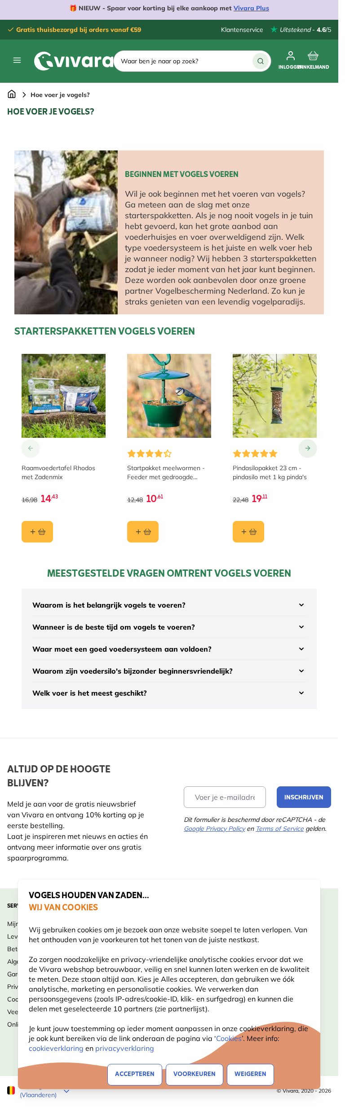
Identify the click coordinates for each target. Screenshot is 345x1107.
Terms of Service (280, 829)
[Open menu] (17, 60)
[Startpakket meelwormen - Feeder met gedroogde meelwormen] (169, 396)
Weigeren (250, 1074)
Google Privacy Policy (214, 829)
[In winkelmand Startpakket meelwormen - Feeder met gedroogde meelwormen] (143, 531)
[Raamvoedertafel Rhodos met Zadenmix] (63, 396)
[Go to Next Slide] (308, 448)
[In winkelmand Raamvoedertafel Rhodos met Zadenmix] (37, 531)
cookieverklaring (57, 1048)
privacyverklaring (124, 1048)
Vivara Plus (251, 8)
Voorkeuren (194, 1074)
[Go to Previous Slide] (31, 448)
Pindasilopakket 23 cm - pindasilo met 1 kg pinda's (270, 472)
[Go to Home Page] (11, 94)
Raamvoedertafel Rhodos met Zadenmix (58, 472)
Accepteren (135, 1074)
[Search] (260, 61)
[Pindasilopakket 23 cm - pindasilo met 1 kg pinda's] (275, 396)
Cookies (229, 1038)
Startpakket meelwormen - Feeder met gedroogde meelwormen (166, 472)
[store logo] (73, 61)
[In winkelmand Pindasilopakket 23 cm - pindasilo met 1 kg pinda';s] (248, 531)
